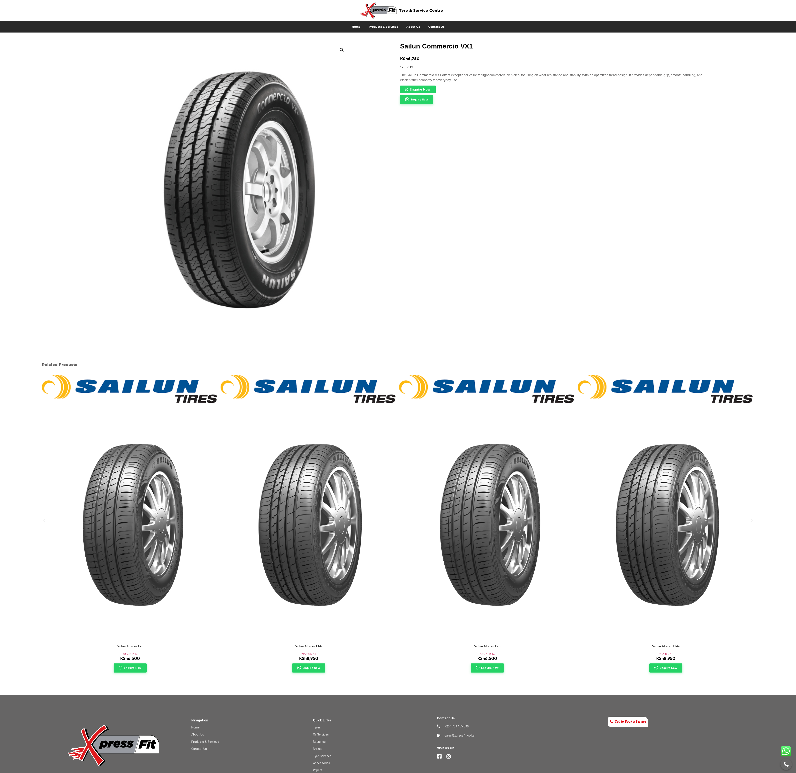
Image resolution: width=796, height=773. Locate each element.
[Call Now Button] (786, 764)
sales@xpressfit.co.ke (459, 735)
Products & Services (383, 26)
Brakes (317, 749)
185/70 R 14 (130, 654)
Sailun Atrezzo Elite (309, 646)
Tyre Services (322, 756)
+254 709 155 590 (456, 726)
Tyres (317, 727)
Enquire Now (420, 89)
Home (356, 26)
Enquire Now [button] (419, 99)
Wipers (317, 770)
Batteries (319, 742)
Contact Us (436, 26)
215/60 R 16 (308, 654)
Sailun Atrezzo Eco (130, 646)
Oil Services (321, 734)
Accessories (321, 763)
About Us (413, 26)
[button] (342, 50)
